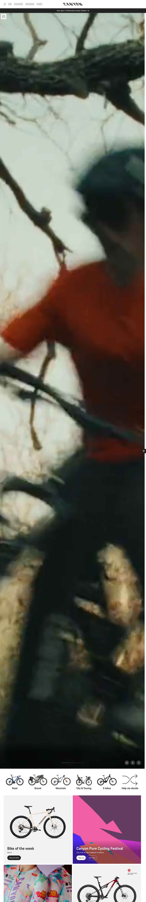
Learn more (25, 763)
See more (92, 858)
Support (39, 4)
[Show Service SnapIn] (144, 451)
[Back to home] (73, 4)
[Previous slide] (132, 762)
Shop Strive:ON (11, 763)
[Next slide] (138, 762)
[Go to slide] (64, 763)
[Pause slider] (127, 762)
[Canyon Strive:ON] (72, 391)
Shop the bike (14, 858)
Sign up (81, 858)
